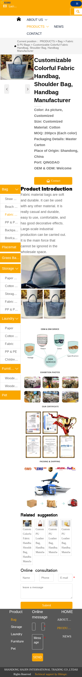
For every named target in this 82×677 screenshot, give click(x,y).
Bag (60, 41)
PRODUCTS (47, 41)
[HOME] (5, 2)
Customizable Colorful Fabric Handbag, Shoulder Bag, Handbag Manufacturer (42, 47)
